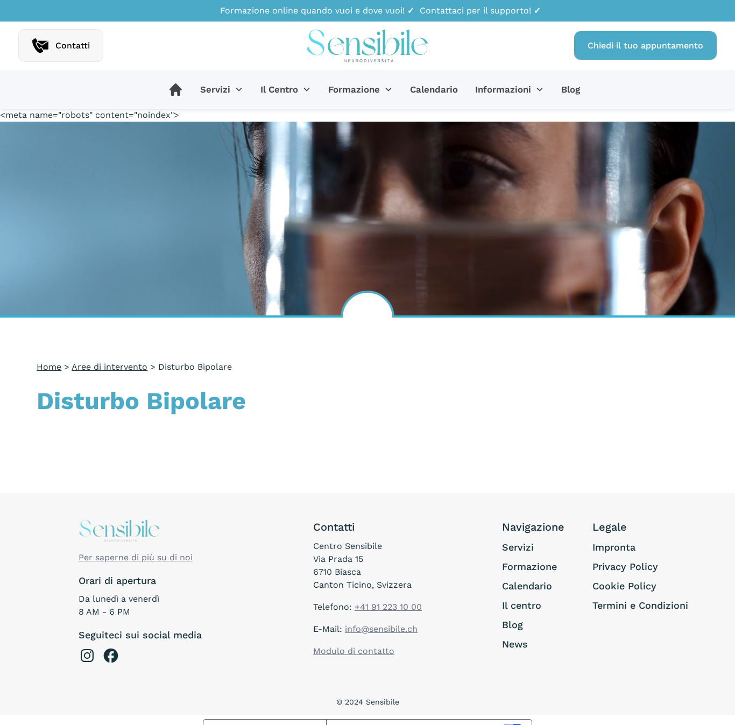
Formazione (529, 566)
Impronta (613, 547)
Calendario (434, 89)
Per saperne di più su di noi (136, 557)
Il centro (521, 605)
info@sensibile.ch (381, 629)
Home (49, 367)
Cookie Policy (624, 586)
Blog (570, 89)
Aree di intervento (109, 367)
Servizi (518, 547)
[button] (222, 89)
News (515, 644)
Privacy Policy (625, 566)
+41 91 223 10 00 (388, 607)
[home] (367, 45)
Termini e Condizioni (640, 605)
